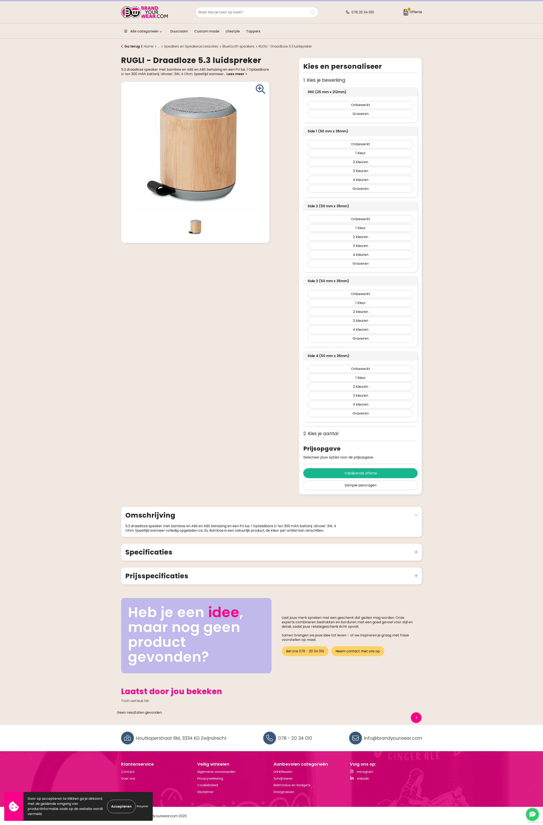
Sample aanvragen (360, 485)
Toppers (253, 31)
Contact (128, 771)
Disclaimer (205, 792)
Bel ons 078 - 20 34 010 (305, 651)
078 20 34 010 (362, 12)
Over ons (128, 778)
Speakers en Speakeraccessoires (191, 46)
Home (149, 46)
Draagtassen (284, 792)
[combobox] (252, 12)
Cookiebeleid (207, 785)
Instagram (364, 771)
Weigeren (142, 806)
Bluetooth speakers (238, 46)
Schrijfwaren (283, 778)
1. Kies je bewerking (324, 80)
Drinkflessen (283, 771)
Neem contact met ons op (358, 651)
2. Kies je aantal (321, 433)
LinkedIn (362, 778)
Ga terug (132, 46)
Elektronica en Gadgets (292, 785)
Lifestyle (233, 31)
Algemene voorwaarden (216, 771)
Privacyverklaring (210, 778)
